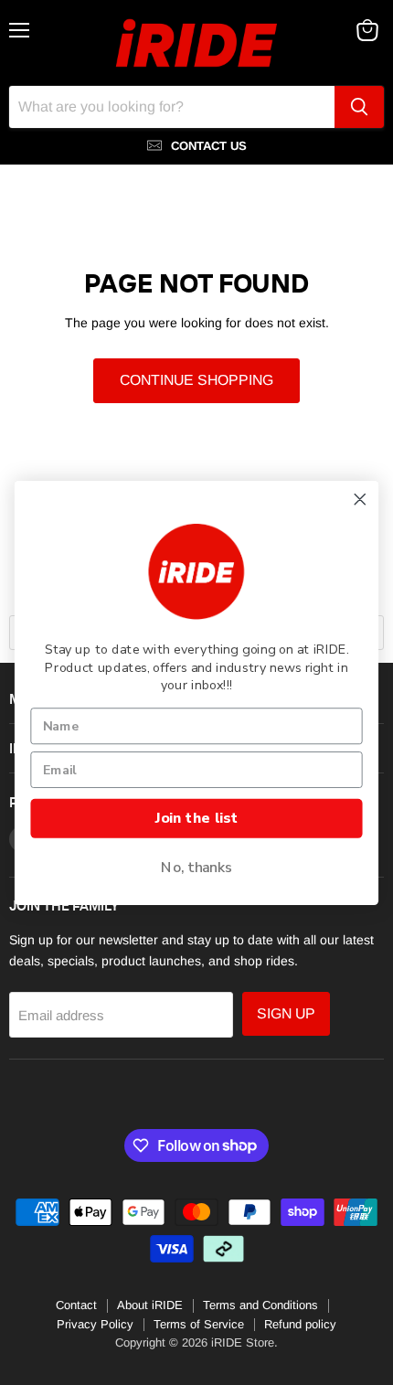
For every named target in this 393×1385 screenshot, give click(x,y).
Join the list (196, 818)
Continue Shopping (196, 380)
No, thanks (196, 868)
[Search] (359, 107)
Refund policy (300, 1324)
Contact (76, 1305)
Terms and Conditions (260, 1305)
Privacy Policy (95, 1324)
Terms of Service (199, 1324)
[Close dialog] (360, 499)
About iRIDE (150, 1305)
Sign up (286, 1013)
